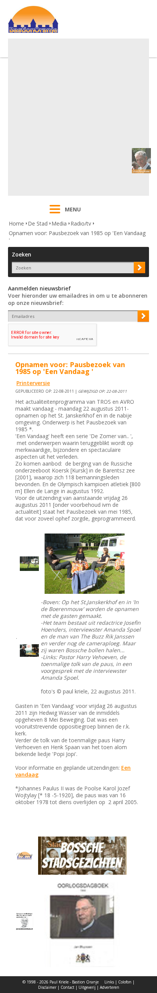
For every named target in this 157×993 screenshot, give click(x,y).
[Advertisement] (78, 117)
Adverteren (109, 987)
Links (109, 982)
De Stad (38, 223)
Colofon (124, 982)
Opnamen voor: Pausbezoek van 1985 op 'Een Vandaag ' (77, 236)
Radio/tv (80, 223)
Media (59, 223)
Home (16, 223)
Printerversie (33, 383)
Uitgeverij (87, 987)
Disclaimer (47, 987)
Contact (67, 987)
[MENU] (55, 214)
